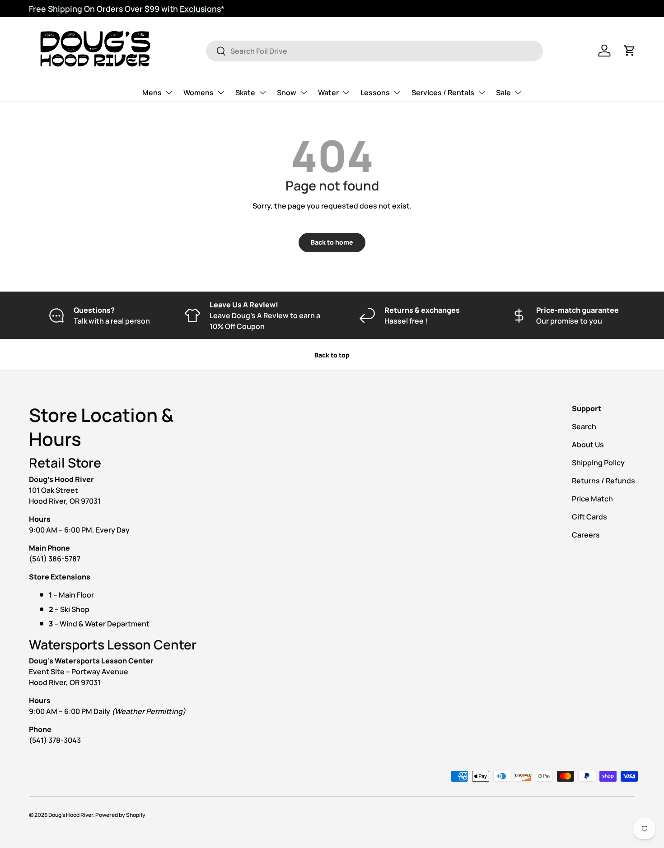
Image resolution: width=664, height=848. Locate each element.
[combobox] (374, 51)
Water (328, 92)
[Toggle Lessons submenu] (397, 92)
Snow (286, 92)
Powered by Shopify (120, 815)
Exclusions (200, 8)
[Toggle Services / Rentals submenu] (481, 92)
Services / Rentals (442, 92)
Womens (198, 92)
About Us (588, 444)
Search (584, 426)
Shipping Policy (598, 463)
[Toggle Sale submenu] (518, 92)
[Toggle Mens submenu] (169, 92)
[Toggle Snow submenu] (303, 92)
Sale (503, 92)
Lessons (375, 92)
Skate (245, 92)
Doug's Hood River (70, 815)
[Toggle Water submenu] (346, 92)
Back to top (332, 355)
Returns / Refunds (603, 481)
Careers (586, 535)
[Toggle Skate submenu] (262, 92)
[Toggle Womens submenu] (220, 92)
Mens (152, 92)
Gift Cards (589, 517)
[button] (630, 50)
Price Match (592, 499)
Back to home (332, 242)
